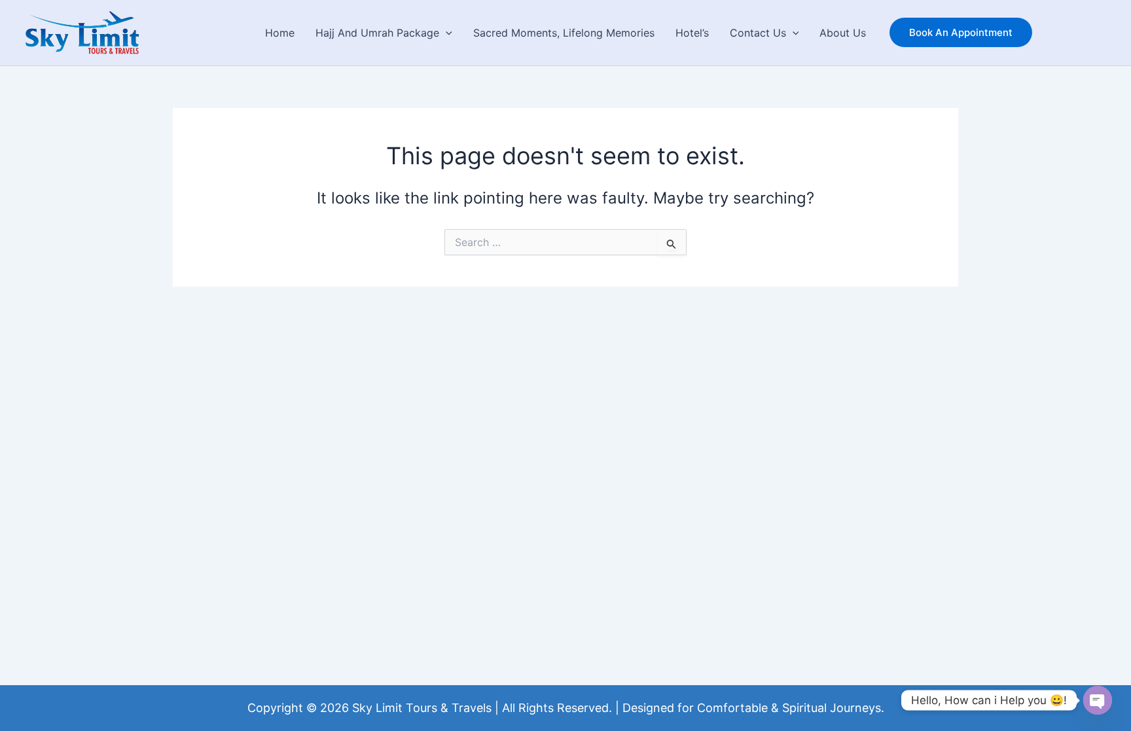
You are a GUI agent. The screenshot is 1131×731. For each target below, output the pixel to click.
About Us (842, 32)
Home (280, 32)
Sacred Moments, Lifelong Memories (564, 32)
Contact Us (758, 32)
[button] (445, 33)
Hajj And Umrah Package (377, 32)
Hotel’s (692, 32)
